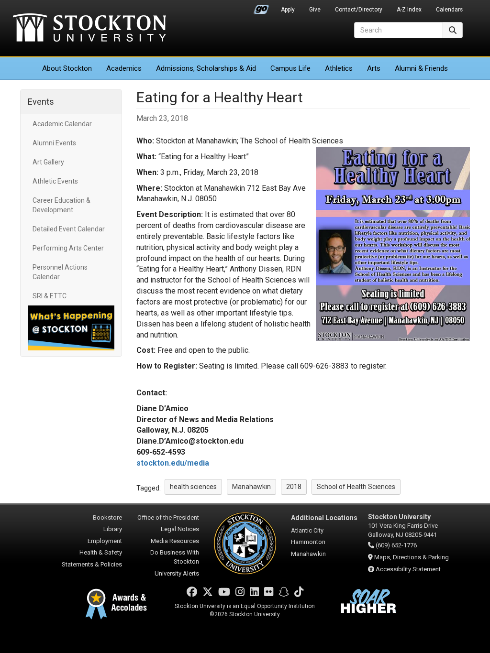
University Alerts (177, 573)
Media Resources (175, 540)
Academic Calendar (62, 124)
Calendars (449, 9)
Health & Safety (100, 552)
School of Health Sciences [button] (356, 486)
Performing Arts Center (68, 248)
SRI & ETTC (50, 296)
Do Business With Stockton (174, 557)
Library (112, 529)
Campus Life (290, 68)
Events (41, 102)
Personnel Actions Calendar (60, 272)
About (67, 68)
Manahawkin (308, 553)
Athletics (339, 68)
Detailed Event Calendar (69, 229)
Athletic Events (55, 181)
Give (315, 9)
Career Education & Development (61, 205)
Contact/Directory (358, 9)
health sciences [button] (193, 486)
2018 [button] (293, 486)
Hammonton (308, 541)
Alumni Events (54, 143)
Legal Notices (180, 529)
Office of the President (168, 517)
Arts (373, 68)
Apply (288, 9)
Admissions (206, 68)
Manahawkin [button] (251, 486)
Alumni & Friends (421, 68)
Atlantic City (307, 530)
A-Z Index (409, 9)
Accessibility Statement (408, 569)
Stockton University (89, 28)
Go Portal (261, 7)
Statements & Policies (92, 564)
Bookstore (107, 517)
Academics (124, 68)
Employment (105, 540)
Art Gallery (48, 162)
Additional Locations (324, 518)
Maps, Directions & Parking (411, 557)
